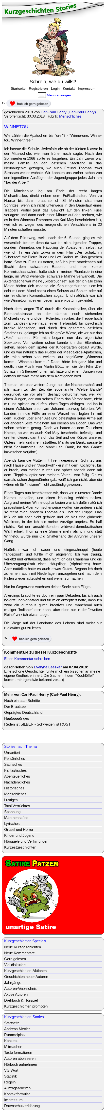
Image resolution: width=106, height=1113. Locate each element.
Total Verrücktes (17, 806)
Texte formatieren (18, 1052)
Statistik (10, 1076)
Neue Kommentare (19, 953)
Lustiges (11, 800)
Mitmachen (13, 1046)
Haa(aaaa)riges (16, 718)
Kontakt (69, 88)
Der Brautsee (15, 706)
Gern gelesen (15, 959)
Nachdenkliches (17, 782)
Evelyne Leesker (48, 667)
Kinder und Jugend (19, 835)
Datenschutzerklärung (22, 1106)
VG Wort (11, 1070)
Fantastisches (15, 770)
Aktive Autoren (16, 994)
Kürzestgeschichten (20, 847)
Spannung (12, 812)
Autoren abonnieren (19, 1058)
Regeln (10, 1082)
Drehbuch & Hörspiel (21, 1000)
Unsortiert (12, 752)
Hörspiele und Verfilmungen (26, 841)
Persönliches (14, 758)
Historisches (14, 788)
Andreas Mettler (17, 1029)
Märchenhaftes (16, 818)
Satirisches (13, 764)
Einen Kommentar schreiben (27, 659)
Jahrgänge (12, 982)
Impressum (86, 88)
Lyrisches (12, 823)
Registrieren (38, 88)
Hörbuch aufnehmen (20, 1064)
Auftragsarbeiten (17, 1088)
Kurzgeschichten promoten (26, 1006)
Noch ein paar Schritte (22, 700)
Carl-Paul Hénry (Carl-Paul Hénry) (68, 112)
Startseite (18, 88)
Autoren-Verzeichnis (20, 988)
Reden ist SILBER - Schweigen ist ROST (37, 724)
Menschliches (70, 116)
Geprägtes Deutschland (23, 712)
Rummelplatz (15, 1035)
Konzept (11, 1041)
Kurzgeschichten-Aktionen (25, 971)
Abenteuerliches (17, 776)
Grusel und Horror (18, 829)
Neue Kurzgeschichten (22, 947)
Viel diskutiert (15, 965)
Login (55, 88)
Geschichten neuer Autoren (26, 976)
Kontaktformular (17, 1094)
